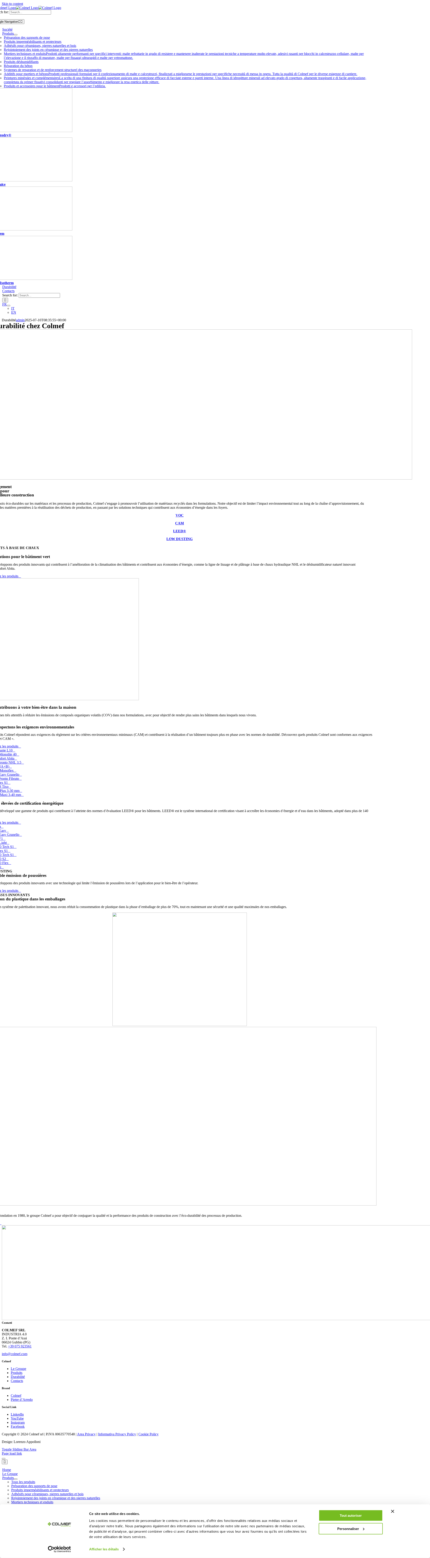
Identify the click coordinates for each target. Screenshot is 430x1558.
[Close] (3, 1458)
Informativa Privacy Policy (117, 1434)
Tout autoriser (351, 1515)
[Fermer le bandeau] (392, 1511)
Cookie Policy (148, 1434)
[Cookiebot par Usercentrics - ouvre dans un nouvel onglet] (59, 1549)
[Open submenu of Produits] (15, 34)
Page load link (12, 1453)
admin (20, 320)
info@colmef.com (14, 1354)
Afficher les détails (104, 1549)
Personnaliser (348, 1528)
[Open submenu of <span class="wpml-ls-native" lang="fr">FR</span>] (8, 305)
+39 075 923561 (20, 1346)
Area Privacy (86, 1434)
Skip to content (12, 4)
